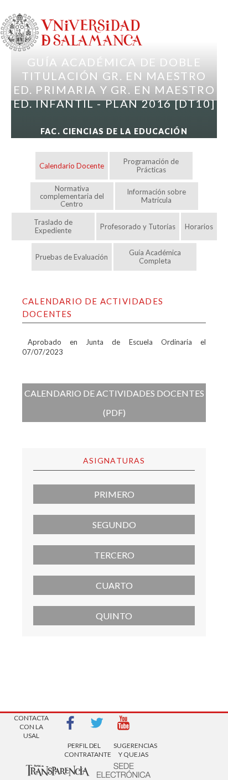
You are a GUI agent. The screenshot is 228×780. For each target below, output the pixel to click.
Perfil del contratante (84, 749)
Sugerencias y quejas (133, 749)
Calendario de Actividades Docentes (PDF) (114, 403)
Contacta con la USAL (31, 723)
